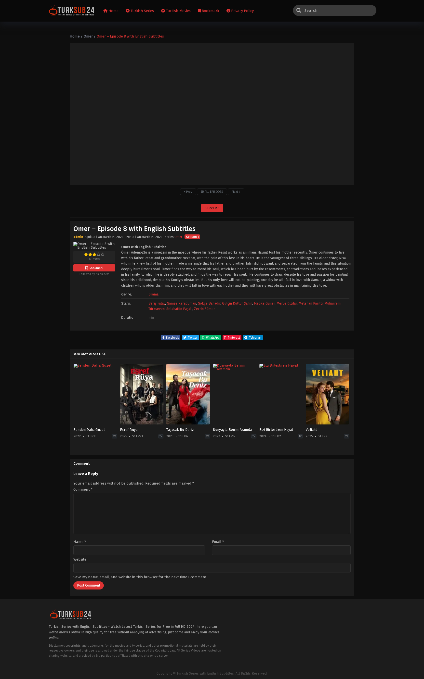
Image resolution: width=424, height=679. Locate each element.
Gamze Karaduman (181, 303)
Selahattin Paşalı (179, 309)
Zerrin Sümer (204, 309)
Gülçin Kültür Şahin (237, 303)
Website (79, 559)
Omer (178, 237)
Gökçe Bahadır (209, 303)
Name (79, 542)
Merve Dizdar (287, 303)
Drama (153, 294)
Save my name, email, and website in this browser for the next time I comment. (140, 577)
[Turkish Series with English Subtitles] (72, 10)
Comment (83, 489)
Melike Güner (264, 303)
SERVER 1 (212, 208)
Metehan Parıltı (311, 303)
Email (218, 542)
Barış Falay (156, 303)
